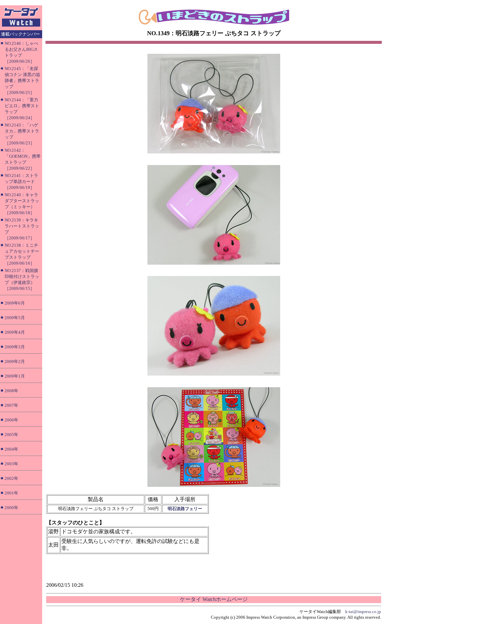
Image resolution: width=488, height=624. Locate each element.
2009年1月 (15, 376)
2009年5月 (15, 317)
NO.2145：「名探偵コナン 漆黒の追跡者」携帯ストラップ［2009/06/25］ (22, 80)
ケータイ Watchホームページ (214, 599)
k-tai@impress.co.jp (363, 611)
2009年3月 (15, 346)
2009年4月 (15, 332)
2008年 (11, 390)
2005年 (11, 434)
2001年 (11, 492)
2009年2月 (15, 361)
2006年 (11, 419)
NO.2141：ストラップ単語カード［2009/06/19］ (21, 181)
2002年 (11, 478)
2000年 (11, 507)
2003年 (11, 463)
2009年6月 (15, 303)
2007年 (11, 405)
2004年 (11, 449)
